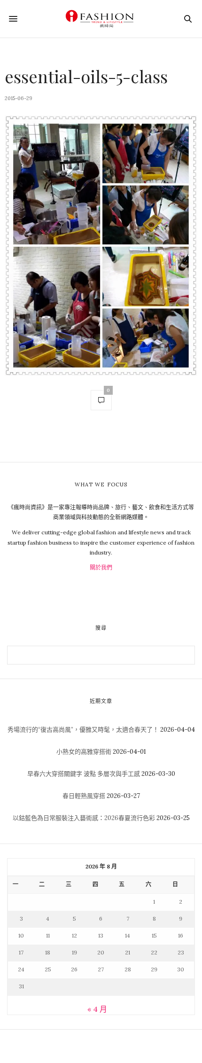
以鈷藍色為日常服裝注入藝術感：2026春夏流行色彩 (84, 818)
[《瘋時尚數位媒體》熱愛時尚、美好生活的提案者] (101, 18)
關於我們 (101, 567)
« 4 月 (97, 1009)
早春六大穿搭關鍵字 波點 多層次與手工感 (83, 774)
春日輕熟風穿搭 (83, 796)
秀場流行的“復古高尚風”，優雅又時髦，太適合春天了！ (83, 730)
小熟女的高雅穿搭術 (83, 752)
